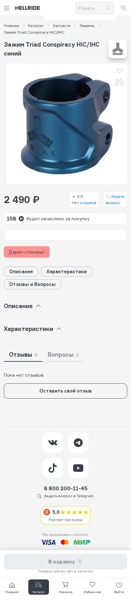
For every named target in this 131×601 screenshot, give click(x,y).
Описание (21, 271)
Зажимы (87, 26)
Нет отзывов (84, 199)
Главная (11, 26)
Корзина (65, 592)
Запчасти (62, 26)
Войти (119, 592)
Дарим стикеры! (27, 251)
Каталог (36, 26)
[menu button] (7, 8)
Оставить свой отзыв (65, 390)
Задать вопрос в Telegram (69, 495)
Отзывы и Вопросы (32, 284)
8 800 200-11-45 (65, 488)
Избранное (92, 592)
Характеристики (66, 271)
